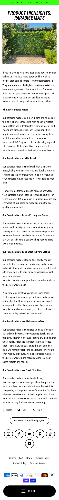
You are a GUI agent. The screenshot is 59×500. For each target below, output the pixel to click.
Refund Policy (19, 463)
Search (12, 458)
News (29, 458)
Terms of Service (38, 463)
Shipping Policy (42, 458)
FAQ (21, 458)
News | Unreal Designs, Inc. (31, 420)
